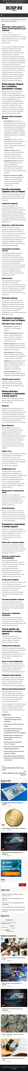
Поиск (3, 879)
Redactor (4, 32)
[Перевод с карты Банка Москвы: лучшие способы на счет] (14, 947)
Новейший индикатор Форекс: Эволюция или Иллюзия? (12, 803)
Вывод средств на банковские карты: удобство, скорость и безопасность (13, 737)
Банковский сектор (5, 1030)
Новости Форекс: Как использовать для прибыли (13, 828)
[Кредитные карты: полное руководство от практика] (14, 972)
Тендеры (4, 1054)
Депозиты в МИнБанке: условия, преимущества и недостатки (14, 773)
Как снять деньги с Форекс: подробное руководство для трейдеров (12, 719)
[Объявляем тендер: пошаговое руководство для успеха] (14, 1047)
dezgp (4, 830)
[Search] (26, 15)
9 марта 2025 (10, 32)
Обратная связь (6, 0)
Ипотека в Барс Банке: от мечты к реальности (13, 907)
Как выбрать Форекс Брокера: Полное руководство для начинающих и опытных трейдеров (15, 730)
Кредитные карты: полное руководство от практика (13, 899)
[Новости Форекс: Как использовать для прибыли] (14, 818)
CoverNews (22, 1067)
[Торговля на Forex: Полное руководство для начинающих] (14, 842)
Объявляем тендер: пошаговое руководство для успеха (13, 910)
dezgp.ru (14, 8)
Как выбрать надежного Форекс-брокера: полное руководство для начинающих (14, 758)
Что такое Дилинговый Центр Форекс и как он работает (13, 767)
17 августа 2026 (9, 805)
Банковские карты (5, 954)
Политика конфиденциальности (18, 0)
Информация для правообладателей (14, 2)
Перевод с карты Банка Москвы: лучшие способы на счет (12, 894)
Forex (3, 24)
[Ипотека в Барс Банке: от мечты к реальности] (14, 1023)
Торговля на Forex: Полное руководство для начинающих (12, 853)
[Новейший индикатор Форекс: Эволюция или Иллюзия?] (14, 792)
